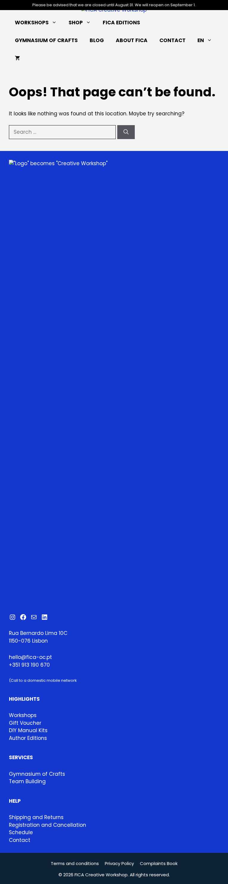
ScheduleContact (21, 836)
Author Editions (28, 738)
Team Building (27, 781)
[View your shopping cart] (17, 58)
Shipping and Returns (36, 817)
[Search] (126, 132)
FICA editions (121, 22)
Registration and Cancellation (47, 825)
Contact (172, 40)
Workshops (32, 22)
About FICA (132, 40)
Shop (76, 22)
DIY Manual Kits (28, 730)
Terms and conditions (75, 863)
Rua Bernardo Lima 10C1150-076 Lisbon (38, 637)
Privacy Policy (119, 863)
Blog (97, 40)
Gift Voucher (25, 723)
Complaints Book (159, 863)
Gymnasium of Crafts (46, 40)
